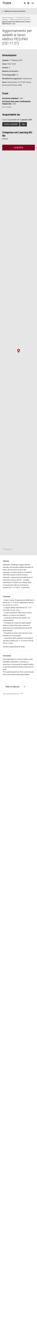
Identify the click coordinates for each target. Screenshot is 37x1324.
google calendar (10, 124)
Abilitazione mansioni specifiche (14, 11)
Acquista (18, 147)
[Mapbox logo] (7, 549)
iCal (23, 124)
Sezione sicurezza (7, 17)
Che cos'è (5, 138)
